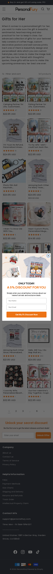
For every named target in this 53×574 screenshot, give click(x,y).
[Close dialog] (48, 255)
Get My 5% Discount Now (26, 314)
